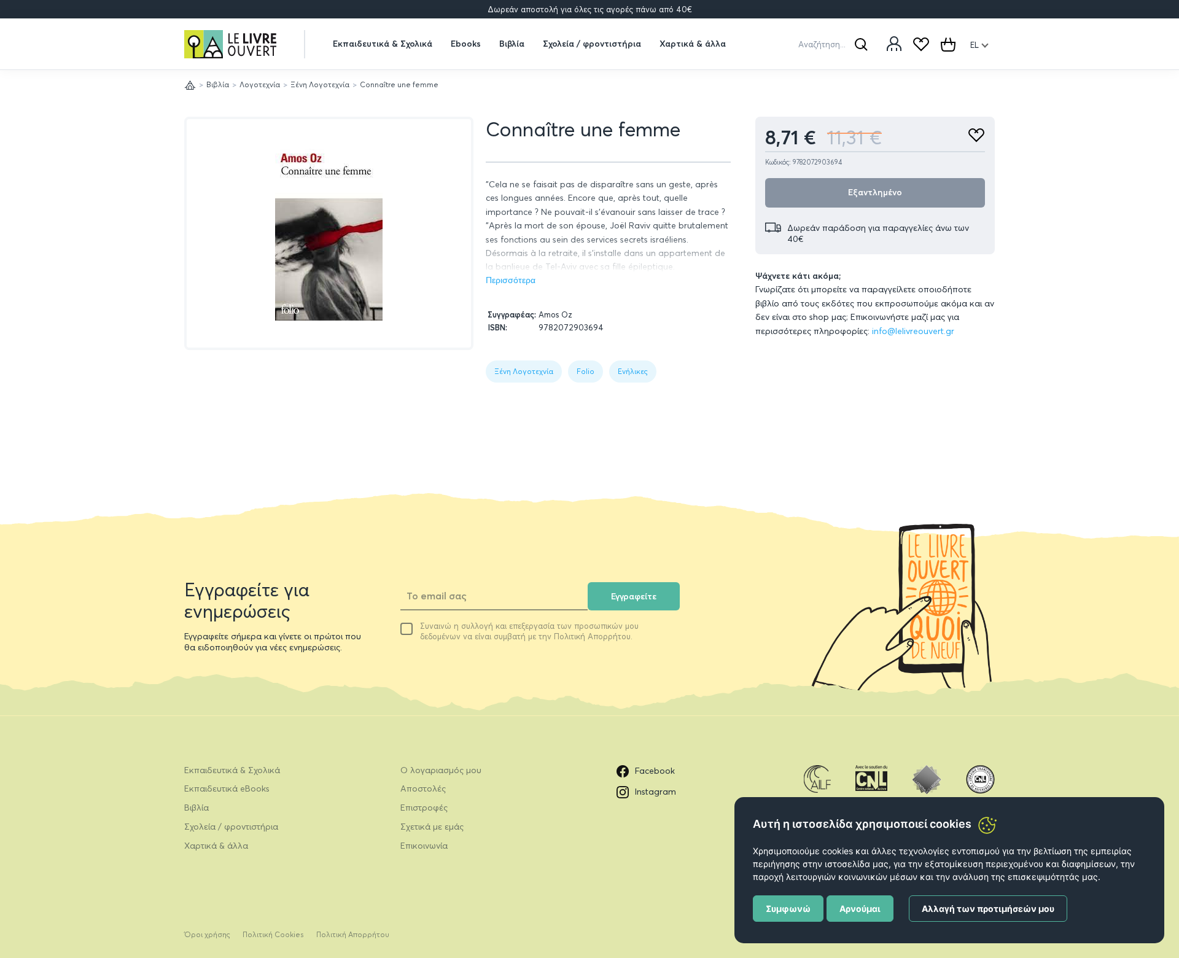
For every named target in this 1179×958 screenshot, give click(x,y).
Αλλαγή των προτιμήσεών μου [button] (988, 908)
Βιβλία (511, 43)
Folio (585, 371)
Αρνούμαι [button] (860, 908)
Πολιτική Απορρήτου (352, 934)
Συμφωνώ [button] (788, 908)
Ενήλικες (633, 371)
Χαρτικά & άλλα (693, 43)
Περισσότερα (510, 280)
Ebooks (466, 43)
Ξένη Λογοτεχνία (319, 84)
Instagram (655, 791)
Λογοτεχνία (259, 84)
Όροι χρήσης (207, 934)
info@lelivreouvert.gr (913, 331)
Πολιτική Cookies (273, 934)
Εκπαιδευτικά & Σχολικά (382, 43)
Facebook (655, 770)
